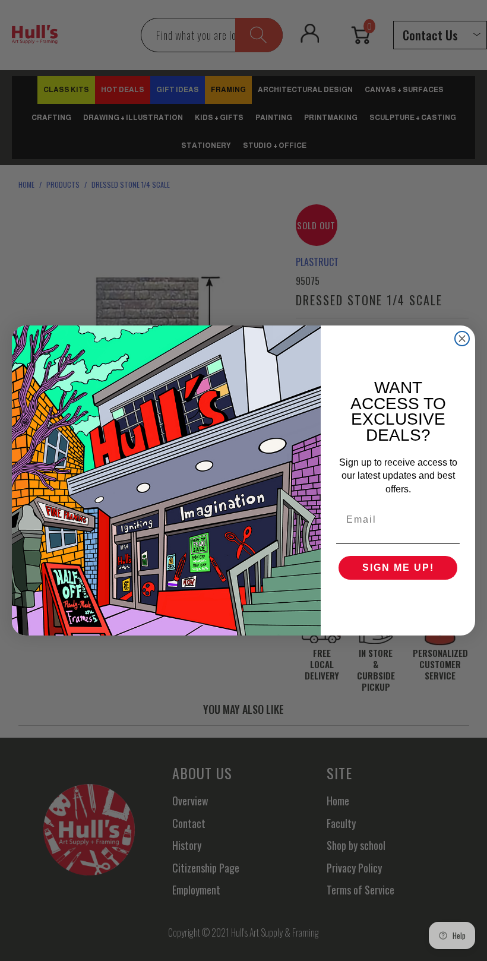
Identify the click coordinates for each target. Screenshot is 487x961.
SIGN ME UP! (398, 567)
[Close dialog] (462, 338)
